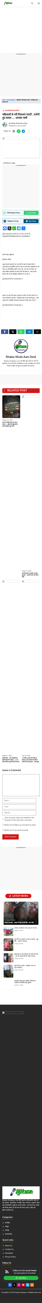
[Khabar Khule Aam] (8, 3)
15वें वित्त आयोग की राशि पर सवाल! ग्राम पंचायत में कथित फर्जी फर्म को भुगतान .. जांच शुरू (30, 759)
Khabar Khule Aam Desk (19, 123)
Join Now (32, 213)
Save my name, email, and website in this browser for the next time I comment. (19, 819)
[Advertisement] (21, 31)
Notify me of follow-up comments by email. (20, 825)
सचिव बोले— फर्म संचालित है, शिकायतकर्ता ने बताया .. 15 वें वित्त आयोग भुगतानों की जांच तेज (10, 759)
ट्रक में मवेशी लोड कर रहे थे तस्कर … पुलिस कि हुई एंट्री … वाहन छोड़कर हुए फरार (10, 424)
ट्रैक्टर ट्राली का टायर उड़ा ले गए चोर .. (26, 928)
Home (4, 100)
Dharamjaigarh (11, 100)
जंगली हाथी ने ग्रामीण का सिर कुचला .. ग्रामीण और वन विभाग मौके (30, 575)
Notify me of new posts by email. (16, 830)
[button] (32, 3)
